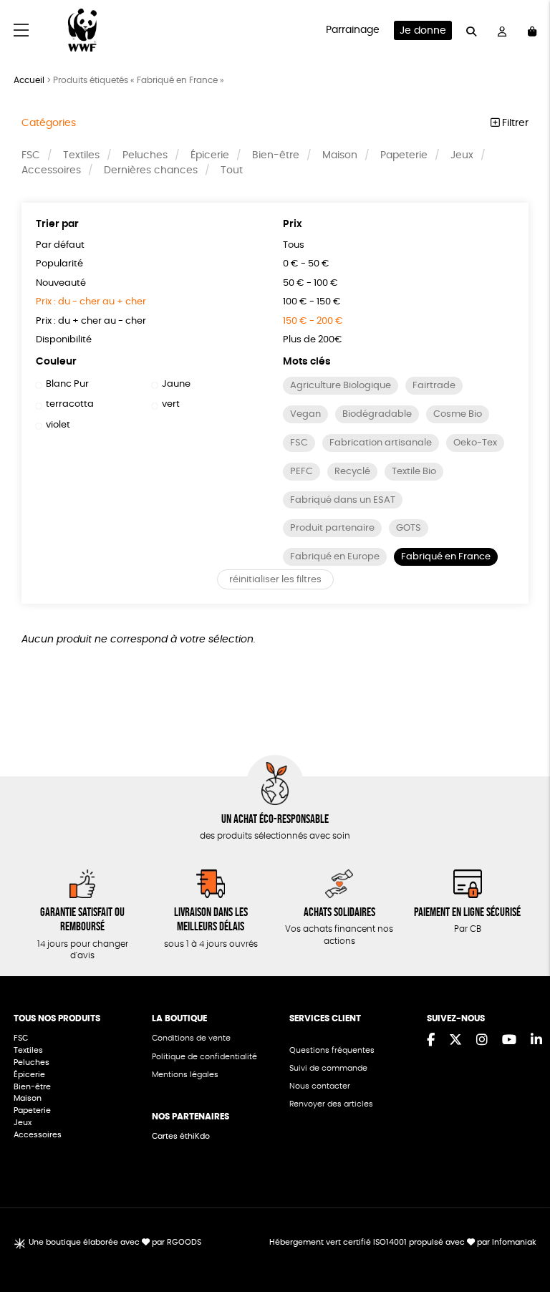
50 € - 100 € (310, 283)
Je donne (423, 31)
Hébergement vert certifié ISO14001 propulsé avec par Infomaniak (402, 1242)
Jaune (176, 384)
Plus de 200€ (312, 339)
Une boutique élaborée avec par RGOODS (115, 1242)
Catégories (48, 123)
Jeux (461, 155)
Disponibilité (64, 339)
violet (58, 425)
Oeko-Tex (475, 443)
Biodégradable (377, 414)
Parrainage (353, 30)
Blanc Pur (67, 384)
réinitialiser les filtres (275, 579)
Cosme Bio (457, 414)
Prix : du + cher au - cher (91, 321)
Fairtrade (433, 385)
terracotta (70, 404)
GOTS (408, 528)
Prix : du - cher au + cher (91, 302)
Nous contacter (319, 1086)
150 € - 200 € (313, 321)
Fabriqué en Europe (335, 556)
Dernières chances (151, 170)
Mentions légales (185, 1075)
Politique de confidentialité (204, 1057)
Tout (232, 170)
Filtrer (514, 123)
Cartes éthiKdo (181, 1136)
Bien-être (275, 155)
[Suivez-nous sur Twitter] (455, 1040)
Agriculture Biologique (340, 385)
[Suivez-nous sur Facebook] (431, 1040)
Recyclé (352, 471)
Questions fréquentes (332, 1050)
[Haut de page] (521, 1234)
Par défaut (60, 245)
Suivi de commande (328, 1068)
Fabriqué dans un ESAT (342, 500)
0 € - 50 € (306, 264)
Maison (339, 155)
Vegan (305, 414)
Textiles (81, 155)
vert (171, 404)
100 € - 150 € (312, 302)
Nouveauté (61, 283)
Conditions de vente (191, 1038)
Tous (293, 245)
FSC (30, 155)
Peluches (145, 155)
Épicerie (209, 155)
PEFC (301, 471)
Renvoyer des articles (331, 1104)
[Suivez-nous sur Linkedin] (536, 1040)
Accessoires (51, 170)
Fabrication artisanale (380, 443)
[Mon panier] (532, 30)
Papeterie (404, 155)
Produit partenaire (332, 528)
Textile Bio (414, 471)
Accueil (29, 80)
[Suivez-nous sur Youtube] (509, 1040)
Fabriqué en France (446, 556)
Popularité (59, 264)
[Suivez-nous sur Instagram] (482, 1040)
